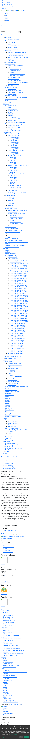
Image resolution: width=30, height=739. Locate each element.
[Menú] (1, 34)
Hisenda (5, 687)
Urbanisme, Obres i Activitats (10, 702)
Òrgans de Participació (9, 619)
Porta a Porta (6, 670)
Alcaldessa (6, 610)
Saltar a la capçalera (7, 1)
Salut (4, 697)
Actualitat (6, 457)
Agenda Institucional (8, 547)
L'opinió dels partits (8, 463)
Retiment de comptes (8, 622)
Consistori (5, 612)
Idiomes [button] (5, 12)
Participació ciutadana (9, 620)
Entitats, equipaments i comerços (12, 634)
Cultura (5, 682)
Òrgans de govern (8, 617)
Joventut (5, 690)
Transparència (4, 637)
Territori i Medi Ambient (9, 700)
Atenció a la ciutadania (9, 675)
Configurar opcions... (6, 737)
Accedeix (3, 564)
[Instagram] (21, 10)
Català (7, 13)
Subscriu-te (4, 594)
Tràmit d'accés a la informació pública (13, 653)
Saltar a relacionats (7, 4)
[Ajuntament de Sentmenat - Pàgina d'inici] (9, 28)
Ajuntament (4, 609)
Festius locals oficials (8, 629)
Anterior (3, 582)
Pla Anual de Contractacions (10, 645)
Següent (7, 582)
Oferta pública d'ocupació (10, 655)
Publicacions (6, 550)
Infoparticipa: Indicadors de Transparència (14, 650)
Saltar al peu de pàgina (8, 6)
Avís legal (5, 711)
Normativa (6, 614)
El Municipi (4, 627)
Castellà (7, 15)
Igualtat (5, 688)
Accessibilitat (6, 710)
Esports (5, 685)
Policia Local (6, 693)
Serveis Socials (7, 698)
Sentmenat (6, 630)
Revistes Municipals (8, 465)
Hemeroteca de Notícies (9, 468)
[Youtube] (15, 10)
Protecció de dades (8, 713)
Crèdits (5, 708)
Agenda (5, 460)
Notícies (15, 456)
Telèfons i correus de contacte (11, 635)
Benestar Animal (7, 680)
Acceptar (26, 737)
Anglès (7, 17)
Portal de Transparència (9, 647)
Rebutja (21, 737)
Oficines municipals (8, 615)
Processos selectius (8, 552)
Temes (2, 668)
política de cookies (14, 734)
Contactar (3, 8)
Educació (5, 683)
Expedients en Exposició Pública (11, 648)
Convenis (5, 652)
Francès (7, 20)
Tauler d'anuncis (7, 625)
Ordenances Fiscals (8, 640)
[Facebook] (9, 10)
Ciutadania (6, 678)
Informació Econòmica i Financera (12, 638)
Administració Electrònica (10, 677)
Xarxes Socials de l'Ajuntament (11, 467)
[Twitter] (3, 10)
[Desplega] (10, 457)
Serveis (5, 624)
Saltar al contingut (7, 2)
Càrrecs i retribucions (8, 642)
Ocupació (5, 692)
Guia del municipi (7, 632)
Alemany (7, 18)
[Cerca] (19, 32)
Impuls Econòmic (7, 695)
